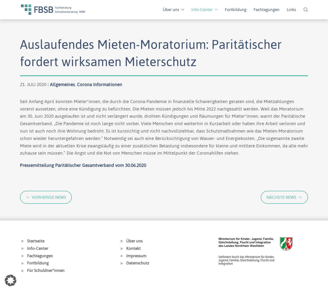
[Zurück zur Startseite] (53, 9)
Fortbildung (235, 10)
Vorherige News (49, 197)
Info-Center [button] (202, 10)
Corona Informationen (99, 84)
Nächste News (281, 197)
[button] (305, 9)
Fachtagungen (266, 10)
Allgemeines (62, 84)
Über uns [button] (171, 10)
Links (291, 10)
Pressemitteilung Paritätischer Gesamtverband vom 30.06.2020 (83, 165)
